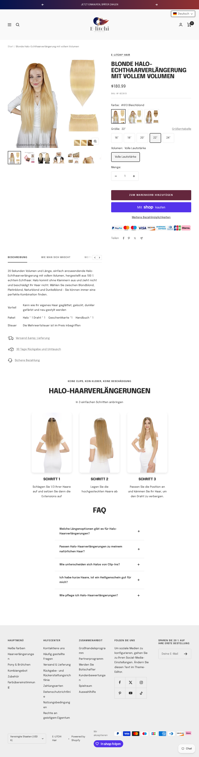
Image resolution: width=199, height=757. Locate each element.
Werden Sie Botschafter (87, 667)
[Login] (180, 24)
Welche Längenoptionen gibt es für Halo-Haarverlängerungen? (88, 531)
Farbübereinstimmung (21, 685)
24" (168, 137)
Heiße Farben (16, 648)
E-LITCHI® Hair (120, 55)
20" (142, 137)
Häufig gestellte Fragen (54, 656)
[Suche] (17, 24)
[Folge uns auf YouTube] (130, 693)
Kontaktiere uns (54, 648)
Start (10, 47)
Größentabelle (181, 129)
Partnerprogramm (91, 659)
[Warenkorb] (189, 25)
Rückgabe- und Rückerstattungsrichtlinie (57, 675)
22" (155, 137)
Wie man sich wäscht (56, 257)
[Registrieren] (185, 653)
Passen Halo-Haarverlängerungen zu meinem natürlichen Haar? (90, 549)
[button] (183, 14)
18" (129, 137)
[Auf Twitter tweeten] (135, 238)
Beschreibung (17, 257)
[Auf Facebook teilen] (123, 238)
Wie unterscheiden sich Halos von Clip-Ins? (89, 564)
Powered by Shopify (78, 738)
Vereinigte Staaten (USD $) (24, 738)
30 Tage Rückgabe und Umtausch (38, 349)
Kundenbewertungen (92, 677)
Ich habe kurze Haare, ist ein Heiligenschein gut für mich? (95, 580)
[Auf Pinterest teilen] (129, 238)
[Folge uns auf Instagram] (141, 682)
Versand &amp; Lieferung (33, 338)
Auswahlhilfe (87, 692)
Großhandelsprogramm (92, 650)
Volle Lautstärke (125, 156)
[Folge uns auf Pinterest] (119, 693)
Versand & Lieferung (57, 664)
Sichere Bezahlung (27, 360)
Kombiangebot (17, 670)
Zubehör (13, 676)
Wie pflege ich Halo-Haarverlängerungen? (88, 595)
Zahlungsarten (53, 686)
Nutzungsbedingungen (56, 705)
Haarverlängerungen (21, 656)
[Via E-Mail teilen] (141, 238)
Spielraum (85, 686)
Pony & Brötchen (19, 664)
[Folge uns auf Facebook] (119, 682)
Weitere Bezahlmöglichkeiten (151, 217)
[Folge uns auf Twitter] (130, 682)
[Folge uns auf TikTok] (141, 693)
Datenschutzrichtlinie (57, 694)
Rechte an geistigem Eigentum (56, 715)
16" (117, 137)
